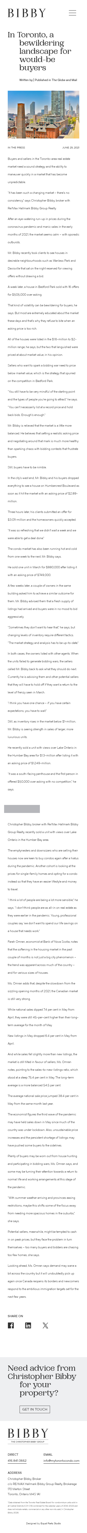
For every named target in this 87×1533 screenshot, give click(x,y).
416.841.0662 (17, 1461)
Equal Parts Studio (51, 1523)
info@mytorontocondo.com (62, 1461)
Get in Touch (34, 1409)
